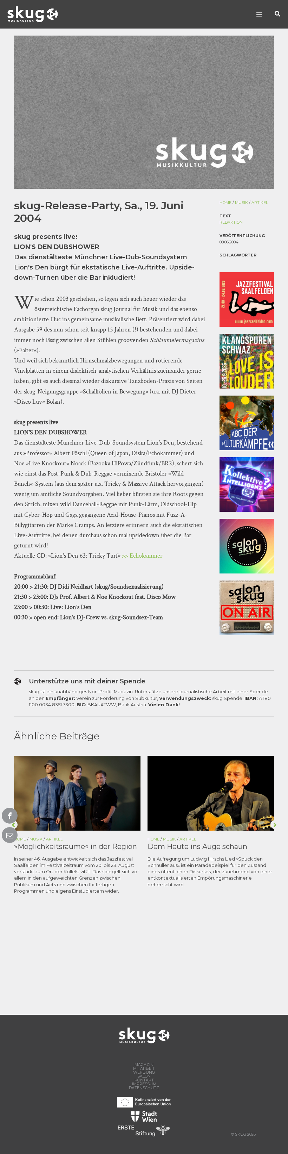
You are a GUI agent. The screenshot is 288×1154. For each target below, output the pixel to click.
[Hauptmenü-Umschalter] (259, 14)
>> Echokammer (142, 556)
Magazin (144, 1065)
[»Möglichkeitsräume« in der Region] (77, 793)
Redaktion (231, 222)
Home (225, 202)
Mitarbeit (144, 1069)
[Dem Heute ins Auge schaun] (211, 793)
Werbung (144, 1072)
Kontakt (144, 1080)
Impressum (144, 1084)
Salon (144, 1076)
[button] (278, 14)
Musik (241, 202)
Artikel (259, 202)
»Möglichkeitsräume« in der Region (75, 846)
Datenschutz (144, 1088)
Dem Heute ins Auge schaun (197, 846)
